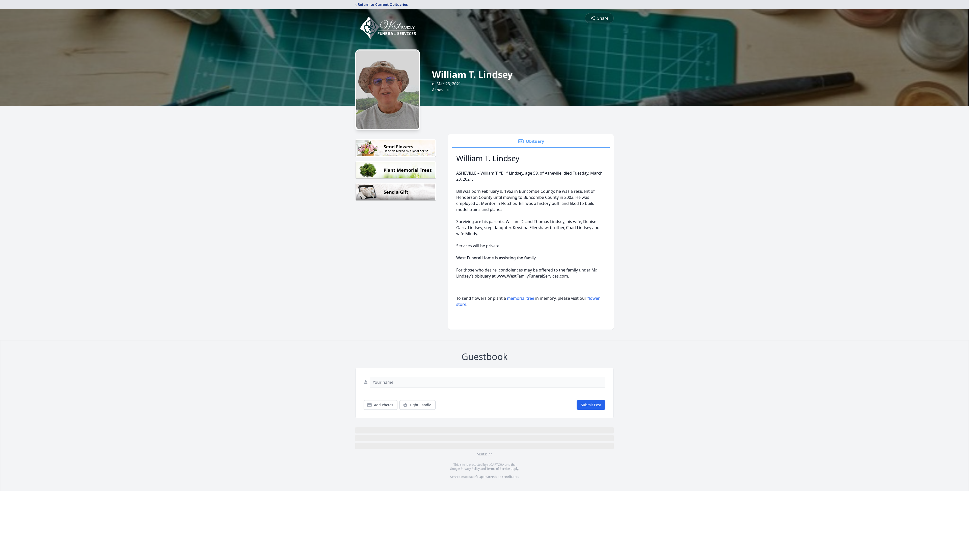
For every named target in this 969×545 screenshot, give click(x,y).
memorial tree (520, 298)
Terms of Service (498, 469)
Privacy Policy (470, 469)
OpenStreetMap (490, 477)
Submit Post (591, 404)
